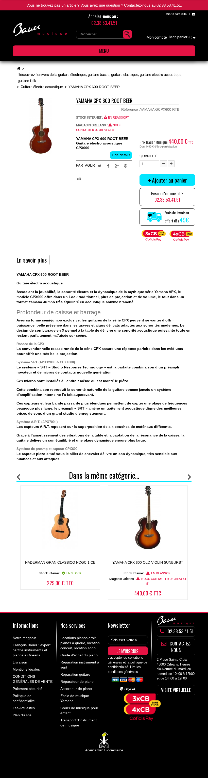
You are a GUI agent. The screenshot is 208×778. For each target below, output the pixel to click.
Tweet (99, 165)
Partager (108, 165)
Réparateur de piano (77, 681)
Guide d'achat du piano (79, 655)
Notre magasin (24, 638)
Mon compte (157, 37)
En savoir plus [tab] (31, 259)
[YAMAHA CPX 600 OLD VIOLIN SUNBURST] (147, 517)
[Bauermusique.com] (40, 29)
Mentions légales (26, 669)
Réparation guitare (75, 674)
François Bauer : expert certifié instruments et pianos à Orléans (31, 650)
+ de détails (121, 155)
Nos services (72, 625)
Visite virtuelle (176, 14)
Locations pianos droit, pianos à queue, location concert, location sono (80, 643)
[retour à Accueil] (18, 69)
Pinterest (125, 165)
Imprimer (79, 177)
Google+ (116, 165)
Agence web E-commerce (104, 750)
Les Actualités (24, 708)
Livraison (20, 662)
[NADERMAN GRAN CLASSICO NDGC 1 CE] (60, 517)
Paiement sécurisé (27, 689)
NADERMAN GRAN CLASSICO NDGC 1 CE (60, 562)
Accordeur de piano (76, 689)
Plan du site (22, 715)
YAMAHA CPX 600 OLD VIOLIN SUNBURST (147, 562)
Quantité (149, 156)
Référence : (130, 109)
